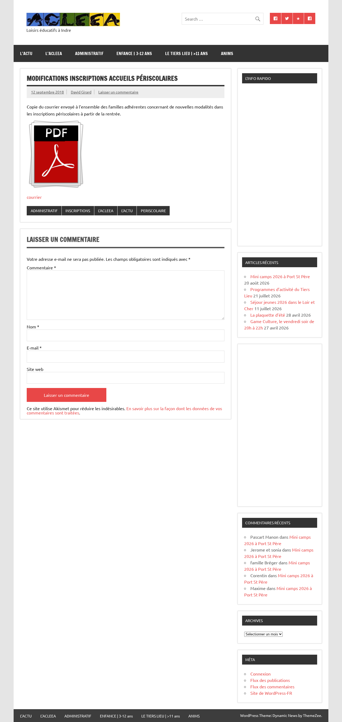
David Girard (81, 92)
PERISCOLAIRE (153, 210)
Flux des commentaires (272, 686)
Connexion (260, 673)
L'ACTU (127, 210)
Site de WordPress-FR (271, 693)
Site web (35, 369)
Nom (33, 326)
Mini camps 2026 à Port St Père (280, 276)
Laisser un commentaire (118, 92)
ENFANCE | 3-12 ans (134, 53)
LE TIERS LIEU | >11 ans (186, 53)
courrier (34, 197)
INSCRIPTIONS (77, 210)
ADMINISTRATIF (89, 53)
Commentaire (41, 267)
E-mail (34, 348)
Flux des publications (270, 680)
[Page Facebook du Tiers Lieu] (309, 18)
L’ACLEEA (53, 53)
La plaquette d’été (267, 314)
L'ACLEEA (105, 210)
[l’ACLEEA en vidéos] (298, 18)
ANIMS (227, 53)
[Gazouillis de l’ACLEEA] (287, 18)
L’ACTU (26, 53)
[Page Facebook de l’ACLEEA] (275, 18)
